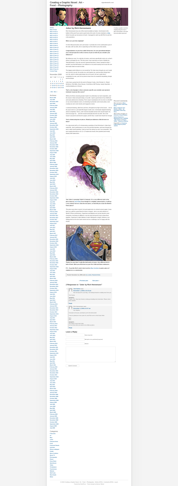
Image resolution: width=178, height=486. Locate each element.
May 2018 (52, 205)
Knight (52, 451)
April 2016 (52, 255)
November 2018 (54, 194)
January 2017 (53, 237)
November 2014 (54, 286)
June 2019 (52, 180)
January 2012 (53, 345)
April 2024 (52, 103)
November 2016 (54, 241)
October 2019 (53, 172)
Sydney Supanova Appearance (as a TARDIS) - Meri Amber (121, 118)
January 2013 (53, 325)
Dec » (55, 92)
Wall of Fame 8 (54, 43)
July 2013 (52, 317)
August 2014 (53, 292)
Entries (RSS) (99, 482)
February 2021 (53, 141)
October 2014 (53, 288)
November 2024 (54, 101)
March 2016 (53, 256)
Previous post (84, 280)
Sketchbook (53, 463)
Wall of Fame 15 (54, 57)
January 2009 (53, 416)
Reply (70, 303)
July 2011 (52, 357)
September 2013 (54, 314)
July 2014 (52, 294)
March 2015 (53, 278)
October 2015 (53, 264)
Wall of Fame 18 (54, 63)
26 (55, 87)
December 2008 (54, 418)
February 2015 (53, 280)
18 (53, 85)
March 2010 (53, 388)
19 (55, 85)
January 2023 (53, 113)
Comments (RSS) (108, 482)
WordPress (83, 484)
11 (52, 83)
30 (63, 87)
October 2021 (53, 127)
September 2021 (54, 129)
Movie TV (52, 455)
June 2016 (52, 251)
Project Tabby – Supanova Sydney (121, 120)
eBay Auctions (94, 268)
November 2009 (54, 396)
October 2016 (53, 243)
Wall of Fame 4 (54, 35)
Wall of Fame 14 (54, 55)
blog (109, 33)
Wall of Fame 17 (54, 61)
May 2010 (52, 384)
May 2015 (52, 274)
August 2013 (53, 315)
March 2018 (53, 209)
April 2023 (52, 111)
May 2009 (52, 408)
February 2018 (53, 211)
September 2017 (54, 221)
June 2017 (52, 227)
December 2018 (54, 192)
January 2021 (53, 142)
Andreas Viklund (100, 484)
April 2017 (52, 231)
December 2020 (54, 144)
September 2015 (54, 266)
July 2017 (52, 225)
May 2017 (52, 229)
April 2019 (52, 184)
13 (57, 83)
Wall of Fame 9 (54, 45)
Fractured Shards (54, 445)
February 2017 (53, 235)
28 (59, 87)
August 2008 (53, 426)
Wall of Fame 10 (54, 47)
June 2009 (52, 406)
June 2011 (52, 359)
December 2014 (54, 284)
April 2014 (52, 300)
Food (51, 443)
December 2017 (54, 215)
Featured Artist (54, 441)
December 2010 (54, 370)
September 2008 (54, 424)
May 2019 (52, 182)
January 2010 (53, 392)
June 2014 (52, 296)
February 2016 (53, 258)
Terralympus (53, 467)
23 (63, 85)
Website (52, 471)
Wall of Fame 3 (54, 33)
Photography (53, 457)
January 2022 (53, 123)
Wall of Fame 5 (54, 37)
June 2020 (52, 156)
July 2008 (52, 428)
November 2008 (54, 420)
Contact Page (53, 71)
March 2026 (53, 97)
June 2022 (52, 119)
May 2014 (52, 298)
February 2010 (53, 390)
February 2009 (53, 414)
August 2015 (53, 268)
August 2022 (53, 117)
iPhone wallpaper (54, 449)
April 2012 (52, 339)
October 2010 (53, 374)
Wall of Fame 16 (54, 59)
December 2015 (54, 260)
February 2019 (53, 188)
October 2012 (53, 327)
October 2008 (53, 422)
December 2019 (54, 168)
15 (61, 83)
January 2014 (53, 306)
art (50, 435)
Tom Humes (76, 288)
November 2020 (54, 146)
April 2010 (52, 386)
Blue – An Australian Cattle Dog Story (120, 104)
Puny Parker (53, 461)
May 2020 (52, 158)
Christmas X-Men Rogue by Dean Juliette (120, 124)
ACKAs (52, 27)
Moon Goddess (54, 453)
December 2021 (54, 125)
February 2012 (53, 343)
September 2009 (54, 400)
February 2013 (53, 323)
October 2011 (53, 351)
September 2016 (54, 245)
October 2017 (53, 219)
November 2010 (54, 372)
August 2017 (53, 223)
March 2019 (53, 186)
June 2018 (52, 203)
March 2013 (53, 321)
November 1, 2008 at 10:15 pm (82, 290)
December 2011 (54, 347)
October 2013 (53, 312)
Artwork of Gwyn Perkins (120, 115)
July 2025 (52, 99)
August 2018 (53, 199)
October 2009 (53, 398)
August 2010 (53, 378)
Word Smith (53, 475)
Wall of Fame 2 (54, 31)
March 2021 (53, 139)
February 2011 (53, 367)
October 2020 (53, 148)
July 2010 (52, 380)
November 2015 (54, 262)
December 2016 (54, 239)
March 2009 (53, 412)
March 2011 (53, 365)
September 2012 (54, 329)
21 (59, 85)
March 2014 (53, 302)
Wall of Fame (53, 29)
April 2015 (52, 276)
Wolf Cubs (53, 473)
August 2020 (53, 152)
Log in (116, 482)
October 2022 (53, 115)
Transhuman (53, 469)
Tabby (51, 465)
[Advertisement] (120, 67)
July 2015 (52, 270)
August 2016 (53, 247)
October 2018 (53, 196)
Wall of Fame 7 (54, 41)
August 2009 (53, 402)
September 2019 (54, 174)
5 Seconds (53, 433)
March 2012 (53, 341)
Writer (51, 476)
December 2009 (54, 394)
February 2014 (53, 304)
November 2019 (54, 170)
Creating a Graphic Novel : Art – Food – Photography (67, 4)
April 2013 (52, 319)
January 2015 (53, 282)
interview (52, 447)
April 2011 (52, 363)
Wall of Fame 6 (54, 39)
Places (51, 459)
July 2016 (52, 249)
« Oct (51, 92)
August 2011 (53, 355)
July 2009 (52, 404)
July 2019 (52, 178)
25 (53, 87)
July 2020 (52, 154)
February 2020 (53, 164)
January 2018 (53, 213)
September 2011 (54, 353)
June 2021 (52, 133)
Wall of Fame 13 (54, 53)
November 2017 (54, 217)
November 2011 (54, 349)
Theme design (90, 484)
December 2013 (54, 308)
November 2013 (54, 310)
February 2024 (53, 105)
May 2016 (52, 253)
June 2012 (52, 335)
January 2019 (53, 190)
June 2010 (52, 382)
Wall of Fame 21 (54, 69)
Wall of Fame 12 (54, 51)
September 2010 (54, 376)
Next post (95, 280)
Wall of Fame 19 (54, 65)
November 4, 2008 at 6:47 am (82, 308)
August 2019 (53, 176)
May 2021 (52, 135)
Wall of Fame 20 (54, 67)
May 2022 (52, 121)
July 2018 (52, 201)
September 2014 (54, 290)
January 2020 (53, 166)
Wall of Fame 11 (54, 49)
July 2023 (52, 109)
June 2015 (52, 272)
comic (51, 439)
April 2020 (52, 160)
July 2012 (52, 333)
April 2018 (52, 207)
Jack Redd (77, 201)
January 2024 (53, 107)
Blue (51, 437)
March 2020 (53, 162)
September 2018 (54, 197)
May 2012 (52, 337)
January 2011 (53, 369)
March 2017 (53, 233)
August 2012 (53, 331)
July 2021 (52, 131)
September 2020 (54, 150)
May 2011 (52, 361)
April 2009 (52, 410)
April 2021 (52, 137)
